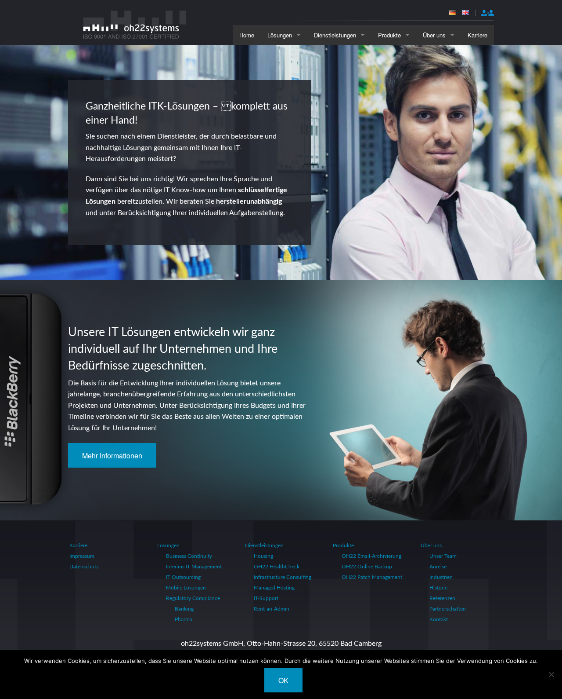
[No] (551, 674)
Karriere (477, 35)
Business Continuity (189, 556)
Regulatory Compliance (193, 598)
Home (246, 35)
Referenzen (442, 598)
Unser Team (443, 556)
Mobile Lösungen (186, 587)
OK (283, 680)
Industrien (441, 577)
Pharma (183, 619)
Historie (438, 587)
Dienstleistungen (335, 35)
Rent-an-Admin (271, 608)
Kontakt (438, 619)
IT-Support (266, 598)
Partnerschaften (447, 608)
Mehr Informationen (112, 455)
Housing (263, 556)
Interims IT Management (194, 566)
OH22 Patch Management (372, 577)
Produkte (389, 35)
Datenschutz (83, 566)
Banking (184, 608)
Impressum (81, 556)
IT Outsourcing (183, 577)
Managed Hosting (274, 587)
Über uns (434, 35)
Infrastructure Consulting (282, 577)
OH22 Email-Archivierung (371, 556)
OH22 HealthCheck (276, 566)
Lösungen (279, 35)
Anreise (438, 566)
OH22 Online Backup (367, 566)
